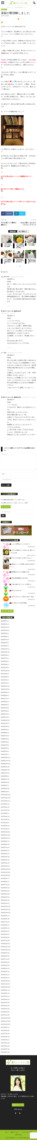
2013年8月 (4, 956)
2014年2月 (4, 937)
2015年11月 (4, 872)
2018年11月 (4, 760)
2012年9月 (4, 990)
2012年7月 (4, 996)
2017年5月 (4, 816)
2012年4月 (4, 1005)
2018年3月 (4, 785)
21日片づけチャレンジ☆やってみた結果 (8, 245)
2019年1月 (4, 754)
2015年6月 (4, 888)
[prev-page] (17, 266)
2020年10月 (4, 689)
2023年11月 (4, 627)
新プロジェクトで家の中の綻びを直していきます (32, 261)
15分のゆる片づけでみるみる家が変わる (20, 261)
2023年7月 (4, 639)
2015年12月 (4, 869)
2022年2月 (4, 667)
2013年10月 (4, 950)
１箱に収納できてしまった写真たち (21, 584)
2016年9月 (4, 841)
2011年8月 (4, 1030)
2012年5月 (4, 1002)
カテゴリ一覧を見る (7, 611)
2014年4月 (4, 931)
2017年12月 (4, 794)
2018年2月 (4, 788)
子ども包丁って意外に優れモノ (8, 223)
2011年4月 (4, 1043)
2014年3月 (4, 934)
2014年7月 (4, 922)
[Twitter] (20, 1113)
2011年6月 (4, 1036)
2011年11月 (4, 1021)
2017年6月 (4, 813)
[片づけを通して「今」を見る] (30, 239)
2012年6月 (4, 999)
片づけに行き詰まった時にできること (22, 558)
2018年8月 (4, 770)
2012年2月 (4, 1012)
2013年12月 (4, 943)
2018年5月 (4, 779)
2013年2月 (4, 974)
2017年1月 (4, 829)
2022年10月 (4, 652)
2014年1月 (4, 940)
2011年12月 (4, 1018)
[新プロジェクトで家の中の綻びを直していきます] (30, 254)
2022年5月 (4, 661)
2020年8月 (4, 695)
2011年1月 (4, 1052)
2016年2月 (4, 863)
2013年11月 (4, 946)
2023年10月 (4, 630)
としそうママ (5, 277)
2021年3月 (4, 680)
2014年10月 (4, 912)
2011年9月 (4, 1027)
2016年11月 (4, 835)
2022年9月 (4, 655)
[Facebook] (16, 1113)
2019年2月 (4, 751)
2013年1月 (4, 977)
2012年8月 (4, 993)
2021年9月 (4, 673)
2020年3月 (4, 711)
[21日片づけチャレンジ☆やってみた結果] (6, 239)
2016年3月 (4, 860)
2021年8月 (4, 677)
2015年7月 (4, 884)
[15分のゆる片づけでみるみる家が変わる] (18, 254)
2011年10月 (4, 1024)
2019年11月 (4, 723)
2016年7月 (4, 847)
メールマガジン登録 (27, 1132)
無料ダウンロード (15, 1132)
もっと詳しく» (6, 506)
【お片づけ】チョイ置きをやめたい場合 (23, 596)
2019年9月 (4, 729)
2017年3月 (4, 822)
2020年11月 (4, 686)
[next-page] (20, 266)
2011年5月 (4, 1040)
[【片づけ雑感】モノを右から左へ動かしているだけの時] (18, 239)
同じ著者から (23, 231)
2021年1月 (4, 683)
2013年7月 (4, 959)
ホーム (3, 7)
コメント (9, 305)
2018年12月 (4, 757)
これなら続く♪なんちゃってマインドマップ (28, 223)
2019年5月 (4, 742)
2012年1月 (4, 1015)
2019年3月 (4, 748)
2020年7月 (4, 698)
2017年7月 (4, 810)
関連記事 (13, 231)
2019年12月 (4, 720)
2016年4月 (4, 857)
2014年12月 (4, 906)
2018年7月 (4, 773)
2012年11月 (4, 984)
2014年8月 (4, 919)
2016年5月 (4, 853)
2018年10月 (4, 763)
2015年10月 (4, 875)
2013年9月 (4, 953)
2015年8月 (4, 881)
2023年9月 (4, 633)
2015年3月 (4, 897)
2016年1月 (4, 866)
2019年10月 (4, 726)
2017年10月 (4, 801)
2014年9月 (4, 915)
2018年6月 (4, 776)
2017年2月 (4, 825)
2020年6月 (4, 701)
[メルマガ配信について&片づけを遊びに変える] (6, 254)
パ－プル (3, 353)
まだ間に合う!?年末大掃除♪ (19, 603)
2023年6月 (4, 642)
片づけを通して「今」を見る (32, 244)
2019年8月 (4, 732)
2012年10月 (4, 987)
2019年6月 (4, 739)
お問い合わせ (18, 1109)
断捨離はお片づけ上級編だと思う (21, 572)
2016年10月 (4, 838)
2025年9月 (4, 621)
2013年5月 (4, 965)
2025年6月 (4, 624)
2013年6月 (4, 962)
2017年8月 (4, 807)
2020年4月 (4, 708)
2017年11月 (4, 798)
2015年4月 (4, 894)
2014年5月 (4, 928)
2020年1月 (4, 717)
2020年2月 (4, 714)
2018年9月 (4, 767)
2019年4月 (4, 745)
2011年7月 (4, 1033)
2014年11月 (4, 909)
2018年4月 (4, 782)
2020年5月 (4, 705)
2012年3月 (4, 1009)
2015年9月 (4, 878)
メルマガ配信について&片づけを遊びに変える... (8, 261)
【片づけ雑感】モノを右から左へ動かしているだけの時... (20, 245)
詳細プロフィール (18, 1105)
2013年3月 (4, 971)
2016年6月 (4, 850)
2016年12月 (4, 832)
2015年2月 (4, 900)
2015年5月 (4, 891)
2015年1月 (4, 903)
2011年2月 (4, 1049)
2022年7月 (4, 658)
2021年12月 (4, 670)
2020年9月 (4, 692)
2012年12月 (4, 981)
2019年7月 (4, 736)
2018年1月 (4, 791)
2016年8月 (4, 844)
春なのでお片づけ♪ (17, 590)
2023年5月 (4, 646)
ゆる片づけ (10, 7)
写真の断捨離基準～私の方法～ (20, 578)
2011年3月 (4, 1046)
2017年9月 (4, 804)
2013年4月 (4, 968)
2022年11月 (4, 649)
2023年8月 (4, 636)
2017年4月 (4, 819)
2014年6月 (4, 925)
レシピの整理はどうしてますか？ (21, 544)
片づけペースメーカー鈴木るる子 (11, 311)
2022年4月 (4, 664)
